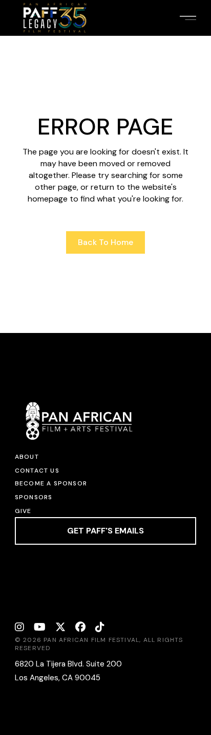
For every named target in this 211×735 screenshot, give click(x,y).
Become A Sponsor (51, 483)
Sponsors (34, 497)
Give (23, 511)
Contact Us (37, 470)
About (27, 457)
